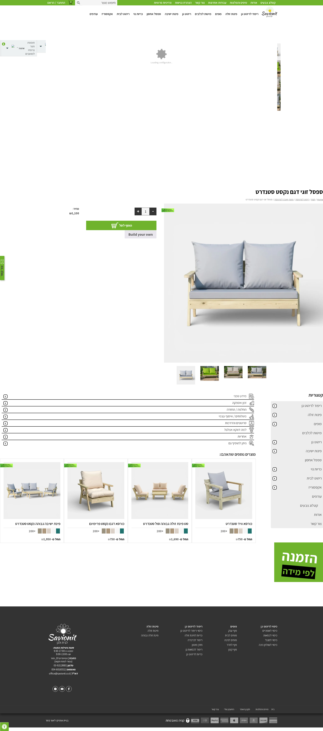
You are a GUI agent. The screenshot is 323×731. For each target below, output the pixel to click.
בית (272, 709)
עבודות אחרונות (217, 3)
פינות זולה (231, 14)
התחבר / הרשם (56, 3)
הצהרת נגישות (183, 3)
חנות (313, 199)
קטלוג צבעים (268, 3)
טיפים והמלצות (238, 3)
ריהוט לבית (123, 14)
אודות (253, 3)
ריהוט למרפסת (302, 199)
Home (320, 199)
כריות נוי (138, 14)
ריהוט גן (186, 14)
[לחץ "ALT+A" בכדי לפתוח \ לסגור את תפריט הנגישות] (4, 726)
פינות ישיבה (171, 14)
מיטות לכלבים (203, 14)
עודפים (94, 14)
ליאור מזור (51, 720)
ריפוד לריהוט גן (249, 14)
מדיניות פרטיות (163, 3)
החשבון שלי (229, 709)
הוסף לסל (125, 225)
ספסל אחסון (154, 14)
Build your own (140, 234)
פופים (218, 14)
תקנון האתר (245, 709)
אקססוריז (107, 14)
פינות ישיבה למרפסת (284, 199)
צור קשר (200, 3)
